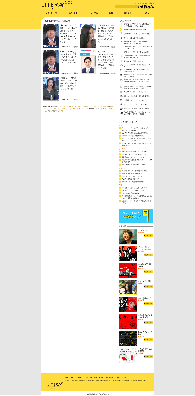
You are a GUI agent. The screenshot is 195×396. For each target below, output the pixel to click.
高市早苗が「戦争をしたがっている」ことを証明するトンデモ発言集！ (138, 42)
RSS (152, 6)
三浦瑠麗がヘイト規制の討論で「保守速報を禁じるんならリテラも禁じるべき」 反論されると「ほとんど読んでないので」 (107, 33)
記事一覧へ (148, 236)
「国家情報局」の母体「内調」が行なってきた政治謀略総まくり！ (138, 56)
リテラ (61, 111)
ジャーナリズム (87, 106)
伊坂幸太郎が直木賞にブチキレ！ (133, 179)
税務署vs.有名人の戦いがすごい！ (133, 157)
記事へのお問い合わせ (86, 380)
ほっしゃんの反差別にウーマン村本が (136, 108)
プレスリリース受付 (114, 380)
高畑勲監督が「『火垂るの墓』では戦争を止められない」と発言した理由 (138, 87)
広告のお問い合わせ (101, 380)
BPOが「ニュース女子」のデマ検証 (135, 104)
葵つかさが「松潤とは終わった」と (135, 61)
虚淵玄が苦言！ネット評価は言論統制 (134, 171)
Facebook (145, 6)
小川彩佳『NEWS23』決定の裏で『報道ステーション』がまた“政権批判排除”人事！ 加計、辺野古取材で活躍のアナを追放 (106, 60)
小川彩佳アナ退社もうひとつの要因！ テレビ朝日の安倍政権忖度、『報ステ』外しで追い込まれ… (68, 83)
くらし (147, 13)
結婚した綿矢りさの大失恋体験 (132, 173)
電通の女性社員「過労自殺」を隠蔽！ (134, 165)
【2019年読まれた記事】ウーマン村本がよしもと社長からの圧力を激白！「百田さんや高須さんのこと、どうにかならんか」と (68, 33)
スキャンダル (56, 109)
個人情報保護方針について (139, 380)
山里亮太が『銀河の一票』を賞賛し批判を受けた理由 (137, 202)
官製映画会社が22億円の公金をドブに (134, 154)
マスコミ (77, 106)
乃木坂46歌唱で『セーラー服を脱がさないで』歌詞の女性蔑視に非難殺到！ (138, 113)
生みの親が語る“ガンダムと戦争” (132, 176)
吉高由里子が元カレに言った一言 (135, 92)
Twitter (141, 6)
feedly (149, 6)
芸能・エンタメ (51, 13)
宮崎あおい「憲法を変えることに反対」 (137, 52)
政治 (71, 106)
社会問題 (105, 106)
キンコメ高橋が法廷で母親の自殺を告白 (137, 96)
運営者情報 (125, 380)
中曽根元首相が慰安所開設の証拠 (135, 29)
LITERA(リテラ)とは (71, 380)
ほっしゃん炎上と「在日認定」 (134, 38)
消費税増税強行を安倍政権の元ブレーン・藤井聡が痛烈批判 (137, 161)
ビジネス (94, 13)
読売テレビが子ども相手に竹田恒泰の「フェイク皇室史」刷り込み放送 (138, 25)
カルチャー (66, 109)
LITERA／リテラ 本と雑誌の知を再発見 (56, 5)
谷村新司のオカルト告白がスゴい (135, 100)
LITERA (66, 106)
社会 (74, 109)
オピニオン (97, 106)
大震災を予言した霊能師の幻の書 (133, 182)
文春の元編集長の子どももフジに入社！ (135, 151)
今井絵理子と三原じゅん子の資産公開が (137, 34)
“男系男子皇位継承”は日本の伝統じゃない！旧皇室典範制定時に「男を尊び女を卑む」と (138, 81)
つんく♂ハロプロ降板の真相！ (132, 193)
